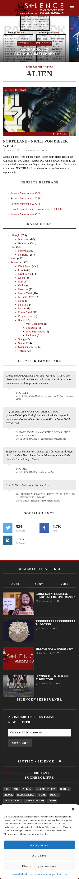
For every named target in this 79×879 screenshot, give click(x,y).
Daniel (10, 150)
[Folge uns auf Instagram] (7, 540)
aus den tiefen (46, 789)
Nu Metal (23, 304)
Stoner (21, 343)
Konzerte (23, 254)
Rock (21, 320)
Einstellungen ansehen (39, 866)
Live (38, 43)
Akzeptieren (39, 845)
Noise (21, 300)
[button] (73, 809)
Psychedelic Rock (35, 331)
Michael (21, 468)
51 (61, 601)
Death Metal (24, 273)
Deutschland (35, 800)
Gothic (22, 285)
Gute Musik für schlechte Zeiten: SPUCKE (36, 209)
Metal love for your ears (16, 773)
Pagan (21, 308)
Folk (20, 281)
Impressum (62, 874)
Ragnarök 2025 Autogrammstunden (34, 51)
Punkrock (31, 335)
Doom (21, 277)
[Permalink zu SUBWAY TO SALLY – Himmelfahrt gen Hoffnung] (10, 434)
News (47, 43)
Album (27, 789)
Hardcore (23, 289)
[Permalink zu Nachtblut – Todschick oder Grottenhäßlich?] (10, 496)
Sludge (22, 339)
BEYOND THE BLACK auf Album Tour (52, 678)
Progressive (24, 316)
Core (8, 90)
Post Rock (31, 327)
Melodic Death (26, 297)
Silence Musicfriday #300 (25, 193)
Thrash (22, 350)
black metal (25, 794)
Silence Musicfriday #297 (25, 214)
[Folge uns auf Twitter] (7, 528)
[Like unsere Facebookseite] (44, 528)
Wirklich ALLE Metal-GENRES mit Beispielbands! (55, 595)
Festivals (24, 43)
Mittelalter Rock (35, 323)
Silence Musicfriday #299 (25, 198)
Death (54, 794)
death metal (12, 800)
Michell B (22, 393)
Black (8, 794)
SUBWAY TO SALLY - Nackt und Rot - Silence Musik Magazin (43, 434)
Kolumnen (24, 243)
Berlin (64, 789)
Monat (39, 584)
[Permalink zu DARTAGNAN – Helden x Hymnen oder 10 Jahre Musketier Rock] (10, 395)
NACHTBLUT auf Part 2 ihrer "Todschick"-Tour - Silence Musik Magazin (45, 496)
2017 (16, 789)
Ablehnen (39, 855)
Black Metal (24, 266)
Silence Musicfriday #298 (25, 203)
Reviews (21, 90)
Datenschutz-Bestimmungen (42, 874)
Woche (15, 584)
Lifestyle (15, 235)
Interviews (24, 239)
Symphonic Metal (27, 347)
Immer (64, 584)
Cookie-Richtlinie (20, 874)
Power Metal (25, 312)
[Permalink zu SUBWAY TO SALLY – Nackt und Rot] (10, 471)
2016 (6, 789)
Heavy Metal (25, 293)
